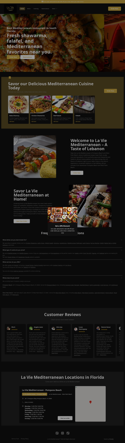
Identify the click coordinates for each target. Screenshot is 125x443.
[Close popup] (75, 210)
